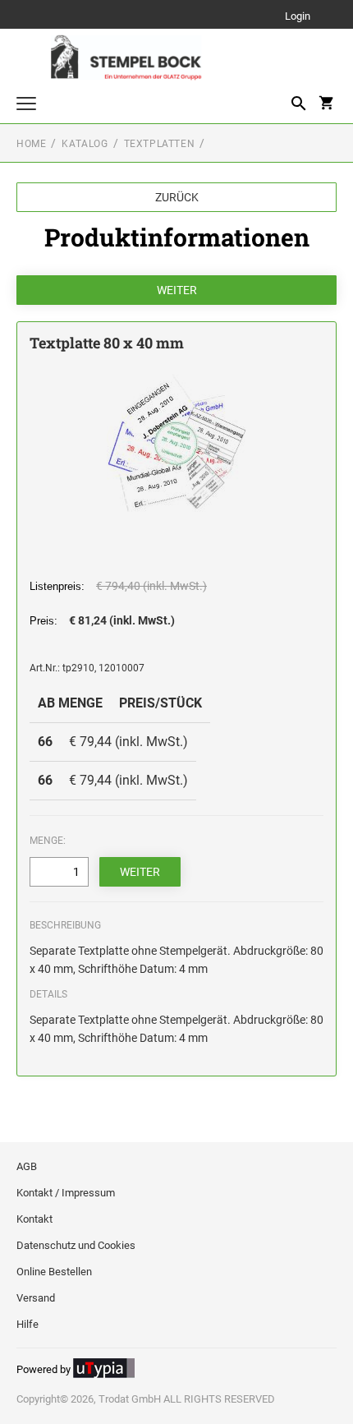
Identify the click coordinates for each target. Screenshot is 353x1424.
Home (31, 144)
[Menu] (26, 105)
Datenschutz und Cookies (75, 1245)
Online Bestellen (54, 1271)
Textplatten (159, 144)
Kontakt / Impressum (65, 1193)
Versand (35, 1298)
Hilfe (27, 1324)
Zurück (177, 197)
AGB (26, 1166)
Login (297, 17)
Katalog (85, 144)
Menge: (48, 840)
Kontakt (34, 1219)
